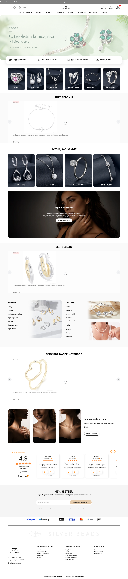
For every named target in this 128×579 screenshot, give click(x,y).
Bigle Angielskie (13, 318)
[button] (111, 451)
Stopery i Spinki (70, 314)
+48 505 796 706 (15, 558)
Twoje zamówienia (99, 550)
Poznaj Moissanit (64, 220)
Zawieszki (68, 310)
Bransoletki (68, 336)
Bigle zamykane (13, 325)
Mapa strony (40, 555)
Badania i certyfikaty (42, 552)
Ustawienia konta (98, 552)
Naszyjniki (68, 333)
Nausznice (11, 321)
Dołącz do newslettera (81, 502)
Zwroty (67, 552)
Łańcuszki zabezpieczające (70, 319)
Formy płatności (69, 559)
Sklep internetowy (53, 576)
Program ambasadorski (43, 554)
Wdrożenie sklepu (74, 576)
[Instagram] (14, 7)
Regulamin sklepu (70, 550)
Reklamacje (68, 554)
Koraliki (67, 307)
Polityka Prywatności (71, 557)
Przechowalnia (98, 554)
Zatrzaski (10, 310)
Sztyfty (10, 307)
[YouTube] (25, 7)
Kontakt (39, 557)
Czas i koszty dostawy (71, 555)
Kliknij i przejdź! (91, 433)
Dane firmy (40, 550)
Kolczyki (68, 329)
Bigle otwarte (12, 329)
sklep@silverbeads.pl (15, 563)
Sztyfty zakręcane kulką (15, 314)
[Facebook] (19, 7)
